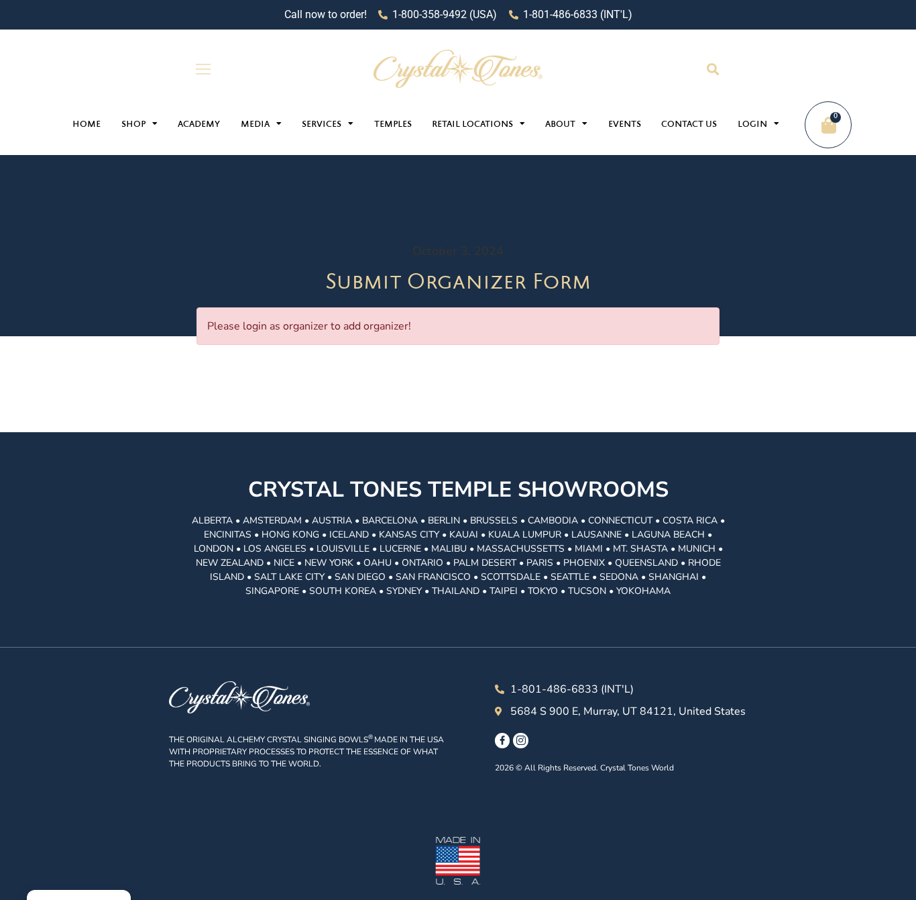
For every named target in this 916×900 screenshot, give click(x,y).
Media (255, 125)
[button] (712, 69)
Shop (133, 125)
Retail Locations (472, 125)
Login (752, 125)
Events (624, 125)
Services (321, 125)
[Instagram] (520, 740)
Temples (393, 125)
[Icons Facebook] (502, 740)
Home (86, 125)
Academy (199, 125)
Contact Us (689, 125)
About (560, 125)
